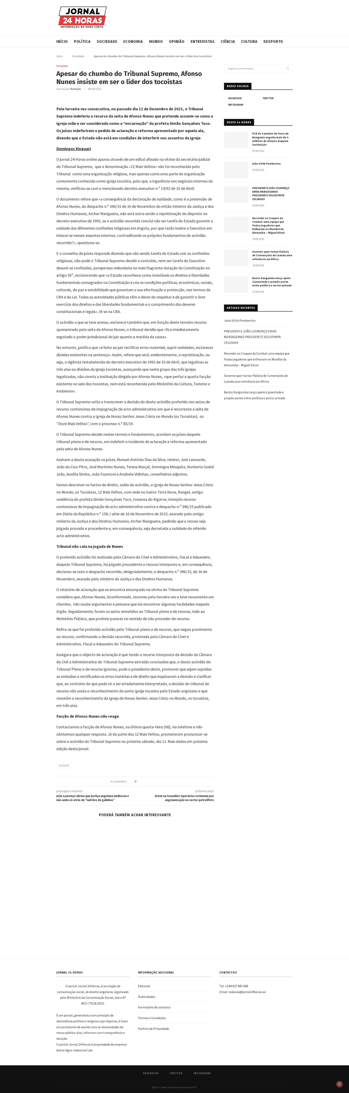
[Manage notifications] (339, 1084)
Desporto (273, 41)
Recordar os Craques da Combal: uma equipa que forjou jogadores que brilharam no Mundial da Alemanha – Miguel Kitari (268, 225)
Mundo (156, 41)
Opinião (177, 41)
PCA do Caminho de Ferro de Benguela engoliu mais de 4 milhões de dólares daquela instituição (270, 139)
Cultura (249, 41)
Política (82, 41)
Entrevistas (203, 41)
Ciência (228, 41)
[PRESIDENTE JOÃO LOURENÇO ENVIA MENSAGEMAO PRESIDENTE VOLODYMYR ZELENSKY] (236, 194)
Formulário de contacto (154, 1007)
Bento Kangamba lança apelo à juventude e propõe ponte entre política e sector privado (272, 282)
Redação (75, 89)
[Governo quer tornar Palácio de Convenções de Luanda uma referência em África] (236, 258)
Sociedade (107, 41)
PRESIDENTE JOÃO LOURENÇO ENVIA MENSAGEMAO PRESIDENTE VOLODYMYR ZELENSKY (270, 194)
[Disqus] (135, 885)
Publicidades (146, 997)
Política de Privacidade (153, 1029)
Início (62, 41)
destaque (64, 765)
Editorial (144, 986)
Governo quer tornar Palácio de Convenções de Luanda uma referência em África (272, 255)
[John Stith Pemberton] (236, 170)
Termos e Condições (152, 1018)
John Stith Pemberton (266, 163)
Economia (133, 41)
